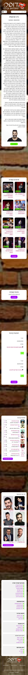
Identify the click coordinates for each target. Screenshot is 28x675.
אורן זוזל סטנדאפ (15, 444)
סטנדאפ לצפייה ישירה (18, 583)
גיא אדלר (22, 526)
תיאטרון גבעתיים (15, 446)
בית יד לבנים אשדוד (14, 455)
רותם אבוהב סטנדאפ (14, 440)
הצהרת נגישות (14, 665)
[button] (4, 12)
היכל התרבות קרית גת (14, 450)
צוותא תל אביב (15, 432)
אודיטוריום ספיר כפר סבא (14, 428)
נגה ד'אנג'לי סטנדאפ (14, 425)
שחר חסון (11, 526)
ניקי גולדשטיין (21, 542)
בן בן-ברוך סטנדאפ (15, 434)
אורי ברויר (10, 542)
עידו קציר (11, 510)
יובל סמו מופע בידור (15, 449)
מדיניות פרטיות (22, 665)
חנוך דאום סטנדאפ (15, 430)
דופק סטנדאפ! (20, 647)
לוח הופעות (21, 623)
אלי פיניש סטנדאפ (15, 453)
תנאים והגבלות (5, 665)
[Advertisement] (14, 162)
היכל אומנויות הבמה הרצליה (14, 438)
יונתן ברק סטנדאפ (15, 420)
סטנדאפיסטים (20, 601)
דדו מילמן (22, 510)
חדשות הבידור (20, 613)
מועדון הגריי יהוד (15, 442)
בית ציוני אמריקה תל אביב (15, 370)
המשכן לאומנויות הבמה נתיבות (14, 347)
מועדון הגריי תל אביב (14, 422)
